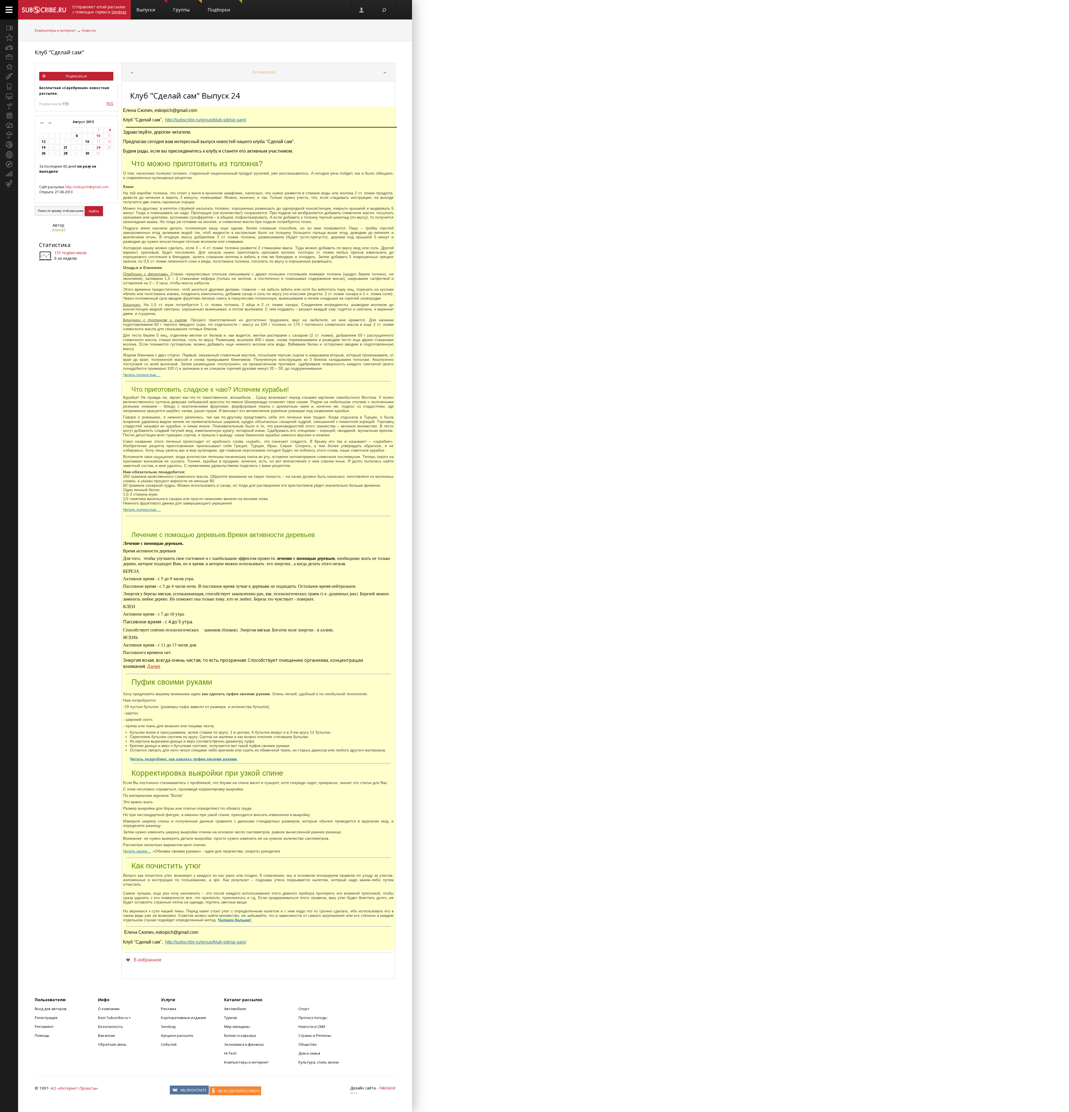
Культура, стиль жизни (318, 1062)
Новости (89, 30)
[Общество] (9, 125)
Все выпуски (264, 72)
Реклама (168, 1008)
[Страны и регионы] (9, 154)
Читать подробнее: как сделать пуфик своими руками (184, 759)
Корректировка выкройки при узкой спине (207, 773)
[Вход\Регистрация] (362, 9)
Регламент (44, 1026)
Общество (307, 1044)
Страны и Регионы (314, 1035)
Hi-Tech (230, 1053)
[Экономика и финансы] (9, 174)
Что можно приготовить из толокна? (197, 163)
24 (98, 147)
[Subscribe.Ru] (44, 9)
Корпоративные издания (183, 1017)
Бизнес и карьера (240, 1035)
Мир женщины (237, 1026)
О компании (108, 1008)
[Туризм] (9, 164)
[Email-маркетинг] (9, 184)
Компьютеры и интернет (55, 30)
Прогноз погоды (312, 1017)
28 (65, 153)
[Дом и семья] (9, 67)
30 (87, 153)
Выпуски (145, 10)
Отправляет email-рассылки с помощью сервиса (99, 9)
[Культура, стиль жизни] (9, 106)
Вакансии (106, 1035)
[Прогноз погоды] (9, 135)
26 (43, 153)
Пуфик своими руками (171, 682)
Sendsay (168, 1026)
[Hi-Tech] (9, 86)
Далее (153, 666)
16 (87, 141)
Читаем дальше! (235, 920)
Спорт (303, 1008)
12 (43, 141)
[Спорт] (9, 145)
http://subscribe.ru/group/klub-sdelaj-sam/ (205, 119)
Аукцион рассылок (177, 1035)
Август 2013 (84, 121)
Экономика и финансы (244, 1044)
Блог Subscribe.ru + (115, 1017)
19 (43, 147)
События (168, 1044)
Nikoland (387, 1088)
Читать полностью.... (142, 375)
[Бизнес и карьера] (9, 57)
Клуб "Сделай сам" (59, 52)
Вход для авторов (51, 1008)
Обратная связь (112, 1044)
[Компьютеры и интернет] (9, 96)
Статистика (54, 245)
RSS (109, 103)
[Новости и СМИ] (9, 115)
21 (65, 147)
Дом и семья (309, 1053)
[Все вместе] (9, 28)
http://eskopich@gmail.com (87, 187)
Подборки (219, 10)
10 (98, 135)
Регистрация (46, 1017)
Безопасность (110, 1026)
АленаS (59, 229)
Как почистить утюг (166, 865)
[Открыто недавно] (9, 37)
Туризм (230, 1017)
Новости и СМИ (311, 1026)
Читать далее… (137, 851)
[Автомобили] (9, 47)
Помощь (42, 1035)
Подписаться (76, 76)
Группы (181, 10)
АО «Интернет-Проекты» (74, 1088)
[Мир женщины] (9, 76)
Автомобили (235, 1008)
